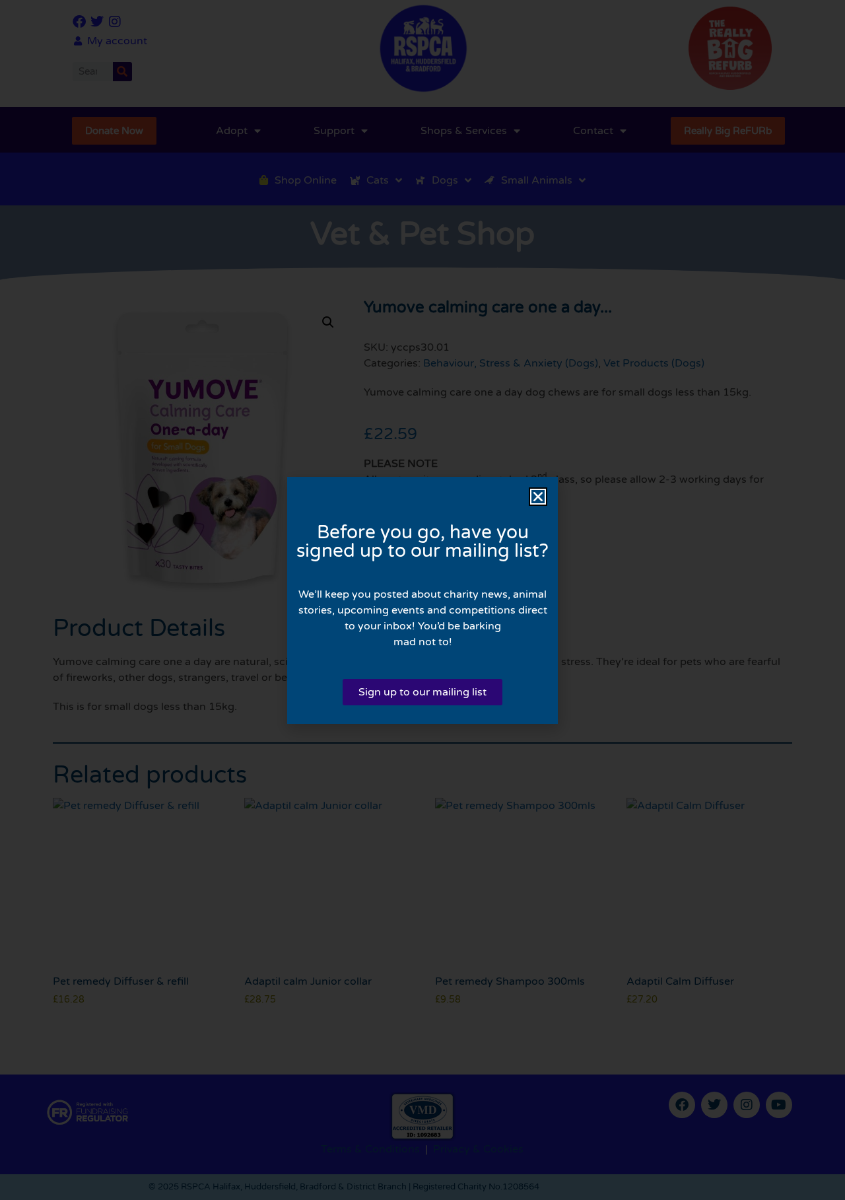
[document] (422, 600)
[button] (538, 496)
